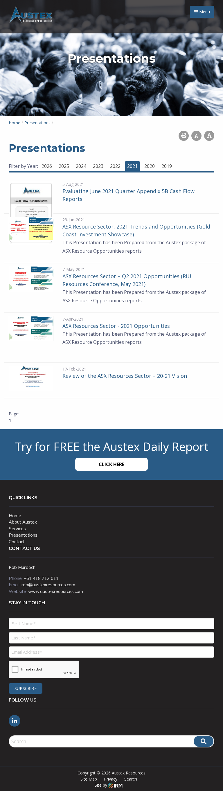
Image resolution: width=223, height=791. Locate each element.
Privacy (110, 779)
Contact (17, 541)
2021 (132, 166)
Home (15, 515)
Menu (204, 12)
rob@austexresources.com (48, 584)
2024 (81, 166)
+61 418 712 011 (41, 578)
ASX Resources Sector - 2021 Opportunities (116, 325)
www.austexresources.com (55, 591)
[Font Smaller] (196, 136)
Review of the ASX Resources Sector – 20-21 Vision (124, 375)
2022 (115, 166)
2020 (149, 166)
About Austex (23, 522)
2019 (166, 166)
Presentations (23, 535)
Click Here (111, 464)
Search (130, 779)
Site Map (88, 779)
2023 (98, 166)
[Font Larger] (209, 136)
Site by (101, 785)
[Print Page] (184, 136)
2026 (47, 166)
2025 (64, 166)
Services (17, 528)
